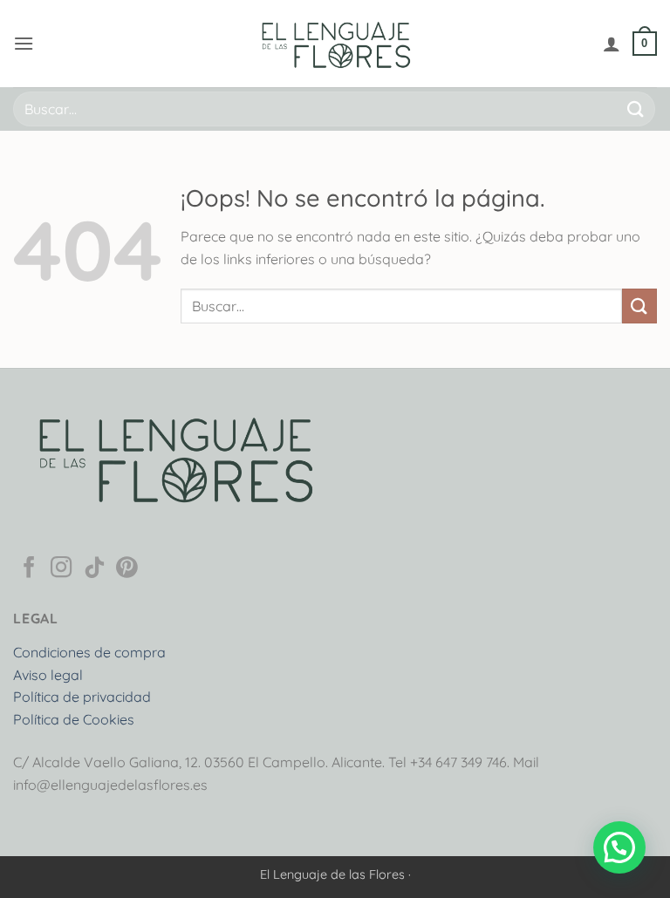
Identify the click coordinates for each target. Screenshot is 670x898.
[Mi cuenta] (611, 43)
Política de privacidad (82, 696)
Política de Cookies (73, 719)
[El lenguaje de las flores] (335, 43)
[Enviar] (636, 109)
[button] (23, 43)
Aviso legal (48, 675)
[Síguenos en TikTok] (95, 569)
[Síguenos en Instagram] (61, 569)
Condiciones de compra (89, 652)
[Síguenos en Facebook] (29, 569)
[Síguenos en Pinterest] (127, 569)
